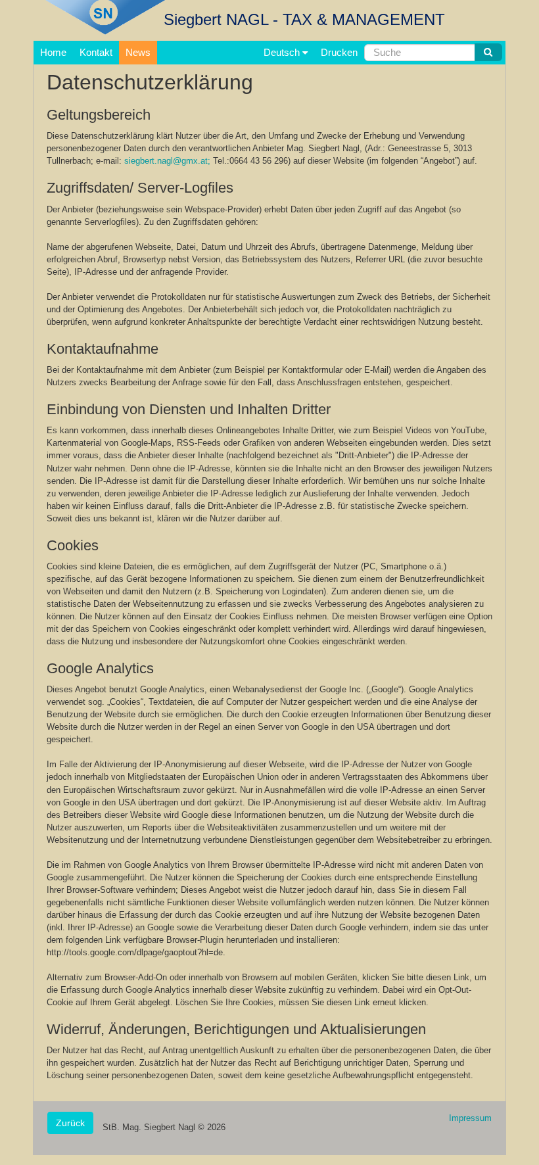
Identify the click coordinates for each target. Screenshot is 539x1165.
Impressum (470, 1118)
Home (53, 52)
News (138, 52)
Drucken (339, 52)
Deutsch (283, 52)
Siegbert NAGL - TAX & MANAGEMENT (304, 19)
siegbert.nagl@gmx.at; (167, 161)
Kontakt (96, 52)
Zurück (70, 1123)
